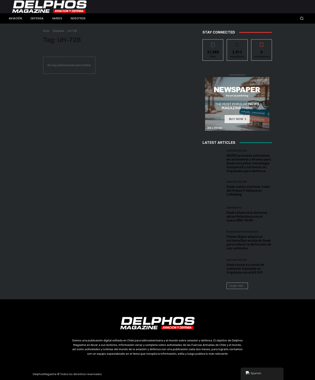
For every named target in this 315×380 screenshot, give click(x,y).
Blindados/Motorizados (242, 232)
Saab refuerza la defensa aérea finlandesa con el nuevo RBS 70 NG (246, 216)
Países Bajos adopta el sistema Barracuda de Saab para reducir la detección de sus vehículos (248, 242)
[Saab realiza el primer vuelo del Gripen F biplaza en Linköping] (212, 188)
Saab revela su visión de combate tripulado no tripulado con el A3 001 (245, 268)
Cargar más (236, 286)
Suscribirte (262, 42)
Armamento (234, 208)
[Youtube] (168, 374)
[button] (273, 18)
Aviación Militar (236, 151)
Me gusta (213, 42)
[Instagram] (147, 374)
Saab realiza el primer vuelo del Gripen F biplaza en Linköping (248, 190)
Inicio (46, 31)
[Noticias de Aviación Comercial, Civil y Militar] (49, 6)
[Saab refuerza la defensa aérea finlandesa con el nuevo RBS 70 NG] (212, 214)
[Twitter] (157, 374)
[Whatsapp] (178, 374)
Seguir (237, 42)
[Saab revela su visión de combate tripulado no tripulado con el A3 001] (212, 266)
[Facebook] (137, 374)
